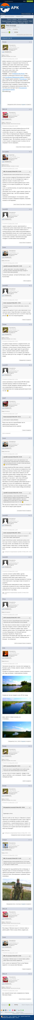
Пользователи (14, 23)
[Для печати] (19, 1010)
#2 (29, 109)
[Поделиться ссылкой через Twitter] (10, 1010)
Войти (24, 1)
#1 (29, 42)
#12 (29, 557)
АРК (1, 1012)
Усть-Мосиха (8, 77)
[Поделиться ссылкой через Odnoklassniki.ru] (1, 1010)
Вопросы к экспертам (23, 21)
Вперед (16, 32)
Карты (26, 23)
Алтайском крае (16, 73)
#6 (29, 285)
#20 (29, 973)
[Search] (32, 14)
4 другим (23, 104)
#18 (29, 908)
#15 (29, 746)
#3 (29, 151)
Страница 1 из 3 (4, 32)
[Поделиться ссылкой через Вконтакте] (5, 1010)
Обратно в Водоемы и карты (27, 1004)
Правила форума (15, 1013)
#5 (29, 247)
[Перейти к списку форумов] (5, 7)
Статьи (30, 21)
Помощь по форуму (12, 19)
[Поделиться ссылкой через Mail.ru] (3, 1010)
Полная (10, 1016)
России (23, 73)
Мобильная (14, 1016)
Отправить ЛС (7, 51)
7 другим (23, 904)
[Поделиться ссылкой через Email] (16, 1010)
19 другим (23, 741)
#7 (29, 324)
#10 (29, 438)
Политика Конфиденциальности (26, 1013)
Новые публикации (26, 13)
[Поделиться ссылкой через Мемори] (12, 1010)
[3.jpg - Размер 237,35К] (16, 730)
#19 (29, 937)
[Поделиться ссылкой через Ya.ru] (7, 1010)
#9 (29, 398)
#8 (29, 365)
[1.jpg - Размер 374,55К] (16, 684)
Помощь (17, 1017)
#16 (29, 785)
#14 (29, 648)
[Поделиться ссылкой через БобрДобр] (14, 1010)
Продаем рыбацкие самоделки (9, 21)
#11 (29, 515)
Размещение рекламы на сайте (8, 1017)
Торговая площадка (22, 19)
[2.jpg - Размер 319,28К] (16, 706)
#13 (29, 599)
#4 (29, 209)
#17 (29, 839)
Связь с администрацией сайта (24, 1016)
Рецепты (8, 23)
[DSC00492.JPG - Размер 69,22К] (16, 889)
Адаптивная (5, 1016)
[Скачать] (21, 1010)
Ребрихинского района (18, 77)
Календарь (21, 23)
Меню (2, 13)
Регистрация (29, 1)
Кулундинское (23, 79)
